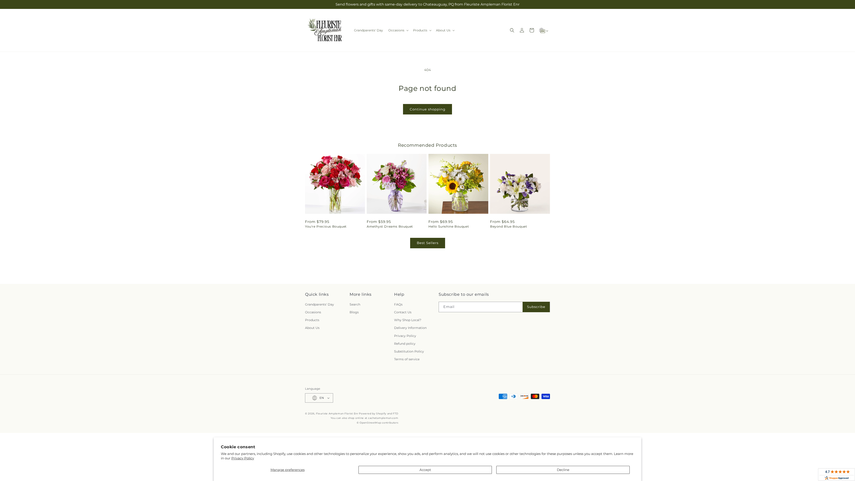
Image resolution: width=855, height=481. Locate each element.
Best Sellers (427, 243)
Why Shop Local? (407, 320)
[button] (398, 30)
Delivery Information (410, 328)
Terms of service (406, 359)
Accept (425, 470)
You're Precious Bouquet (326, 226)
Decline (563, 470)
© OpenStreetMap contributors (377, 422)
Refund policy (404, 344)
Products (312, 320)
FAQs (398, 304)
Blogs (354, 312)
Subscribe (536, 307)
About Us (312, 328)
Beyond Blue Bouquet (508, 226)
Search (355, 304)
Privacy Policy (242, 458)
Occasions (313, 312)
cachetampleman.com (383, 418)
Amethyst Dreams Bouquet (390, 226)
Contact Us (402, 312)
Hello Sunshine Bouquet (448, 226)
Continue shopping (427, 109)
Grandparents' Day (319, 304)
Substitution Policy (409, 351)
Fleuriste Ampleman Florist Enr (337, 413)
